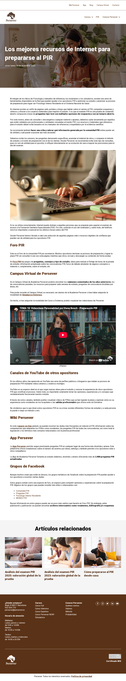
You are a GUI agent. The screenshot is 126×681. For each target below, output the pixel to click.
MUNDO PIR (21, 498)
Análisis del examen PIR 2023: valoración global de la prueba (62, 575)
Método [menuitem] (68, 611)
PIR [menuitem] (97, 17)
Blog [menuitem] (91, 5)
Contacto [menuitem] (115, 5)
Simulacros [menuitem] (40, 617)
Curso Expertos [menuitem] (41, 611)
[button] (92, 17)
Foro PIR (17, 262)
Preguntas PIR (22, 493)
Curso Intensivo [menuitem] (42, 608)
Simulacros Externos (32, 295)
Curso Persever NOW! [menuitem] (44, 614)
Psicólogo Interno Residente (28, 496)
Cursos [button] (87, 17)
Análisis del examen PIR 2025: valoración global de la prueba (23, 575)
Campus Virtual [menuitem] (103, 5)
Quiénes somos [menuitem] (72, 605)
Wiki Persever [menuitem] (74, 5)
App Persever (19, 446)
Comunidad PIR (22, 491)
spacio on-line (25, 426)
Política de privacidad (81, 676)
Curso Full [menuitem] (39, 605)
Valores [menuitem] (68, 608)
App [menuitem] (84, 5)
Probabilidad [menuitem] (70, 614)
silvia (7, 65)
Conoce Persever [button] (110, 17)
